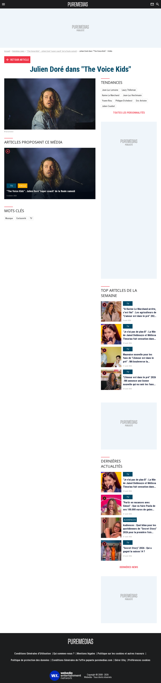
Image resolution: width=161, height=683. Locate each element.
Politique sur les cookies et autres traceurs (121, 653)
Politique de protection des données (30, 660)
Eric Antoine (141, 100)
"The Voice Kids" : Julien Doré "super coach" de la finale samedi (52, 51)
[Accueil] (78, 4)
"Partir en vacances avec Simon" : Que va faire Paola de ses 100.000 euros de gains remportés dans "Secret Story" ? (139, 509)
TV (31, 218)
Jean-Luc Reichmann (132, 95)
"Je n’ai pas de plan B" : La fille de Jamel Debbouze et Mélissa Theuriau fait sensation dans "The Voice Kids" (139, 337)
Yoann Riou (107, 100)
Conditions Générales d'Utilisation (32, 653)
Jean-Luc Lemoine (110, 90)
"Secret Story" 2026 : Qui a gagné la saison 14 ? (137, 550)
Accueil (7, 51)
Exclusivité (21, 218)
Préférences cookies (139, 660)
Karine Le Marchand (110, 95)
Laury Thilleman (129, 90)
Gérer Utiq (120, 660)
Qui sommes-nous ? (63, 653)
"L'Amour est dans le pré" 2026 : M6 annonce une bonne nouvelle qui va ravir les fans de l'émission (139, 382)
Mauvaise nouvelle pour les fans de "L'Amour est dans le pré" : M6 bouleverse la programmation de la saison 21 (139, 360)
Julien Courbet (108, 106)
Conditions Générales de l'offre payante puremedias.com (82, 660)
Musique (9, 218)
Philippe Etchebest (124, 100)
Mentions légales (86, 653)
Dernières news (18, 51)
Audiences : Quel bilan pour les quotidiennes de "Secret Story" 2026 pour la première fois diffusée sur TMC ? (140, 530)
